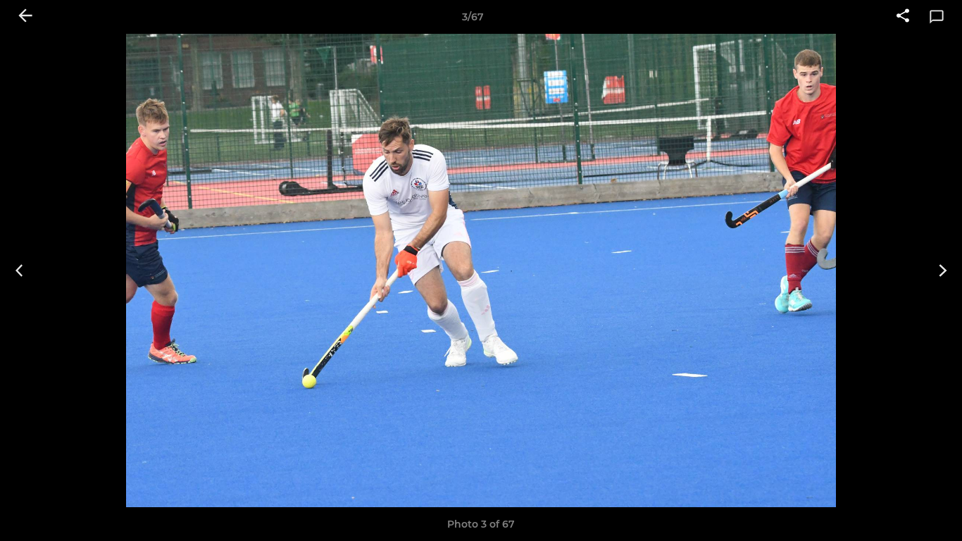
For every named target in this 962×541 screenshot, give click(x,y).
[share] (902, 17)
